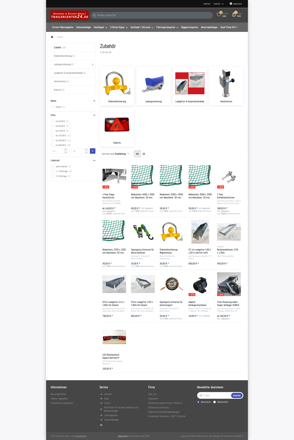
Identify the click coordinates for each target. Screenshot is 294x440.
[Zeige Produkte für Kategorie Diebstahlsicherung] (117, 83)
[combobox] (151, 15)
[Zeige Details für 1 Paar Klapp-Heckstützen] (114, 177)
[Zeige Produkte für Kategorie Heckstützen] (226, 83)
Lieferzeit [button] (55, 160)
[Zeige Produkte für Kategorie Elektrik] (117, 124)
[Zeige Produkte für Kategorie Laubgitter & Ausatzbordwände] (190, 83)
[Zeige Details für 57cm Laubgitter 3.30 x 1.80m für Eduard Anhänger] (143, 284)
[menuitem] (63, 27)
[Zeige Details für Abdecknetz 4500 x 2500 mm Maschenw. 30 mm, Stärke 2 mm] (143, 177)
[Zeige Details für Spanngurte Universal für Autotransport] (171, 284)
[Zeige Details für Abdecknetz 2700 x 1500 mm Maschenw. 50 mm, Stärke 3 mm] (114, 232)
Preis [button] (53, 115)
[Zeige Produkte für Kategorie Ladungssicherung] (153, 83)
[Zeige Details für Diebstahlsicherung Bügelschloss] (171, 232)
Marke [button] (53, 100)
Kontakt (207, 4)
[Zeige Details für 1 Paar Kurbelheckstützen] (229, 177)
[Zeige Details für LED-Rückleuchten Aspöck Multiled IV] (114, 337)
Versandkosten (80, 436)
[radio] (137, 153)
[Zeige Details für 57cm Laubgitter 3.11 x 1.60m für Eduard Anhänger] (114, 284)
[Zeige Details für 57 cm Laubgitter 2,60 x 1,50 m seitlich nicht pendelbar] (200, 232)
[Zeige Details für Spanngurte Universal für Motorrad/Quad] (143, 232)
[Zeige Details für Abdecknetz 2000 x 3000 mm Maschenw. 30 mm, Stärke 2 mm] (171, 177)
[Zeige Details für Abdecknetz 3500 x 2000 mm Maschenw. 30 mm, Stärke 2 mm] (200, 177)
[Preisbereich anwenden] (92, 151)
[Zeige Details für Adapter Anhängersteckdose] (200, 284)
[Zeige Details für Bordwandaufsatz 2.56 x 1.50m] (229, 232)
